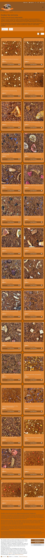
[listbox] (11, 48)
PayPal (10, 556)
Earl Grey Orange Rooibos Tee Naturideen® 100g (33, 375)
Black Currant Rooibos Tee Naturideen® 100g (10, 216)
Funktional (16, 556)
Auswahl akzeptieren (37, 544)
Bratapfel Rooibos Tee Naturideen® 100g (32, 248)
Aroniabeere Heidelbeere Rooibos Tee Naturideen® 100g (9, 154)
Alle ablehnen (37, 542)
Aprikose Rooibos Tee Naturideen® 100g (32, 122)
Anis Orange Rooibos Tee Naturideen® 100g (10, 122)
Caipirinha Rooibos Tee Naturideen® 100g (10, 311)
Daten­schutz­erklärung (19, 554)
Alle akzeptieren (37, 540)
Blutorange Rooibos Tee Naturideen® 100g (10, 248)
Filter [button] (42, 29)
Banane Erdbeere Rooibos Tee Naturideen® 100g (33, 154)
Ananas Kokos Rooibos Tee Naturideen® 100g (33, 59)
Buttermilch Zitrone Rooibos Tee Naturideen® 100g (33, 280)
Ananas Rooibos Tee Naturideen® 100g (9, 90)
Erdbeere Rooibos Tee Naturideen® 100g (32, 469)
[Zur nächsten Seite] (43, 34)
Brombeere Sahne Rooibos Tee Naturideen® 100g (10, 280)
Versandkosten (11, 97)
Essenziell (4, 556)
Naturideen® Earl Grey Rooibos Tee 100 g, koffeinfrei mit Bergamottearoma (10, 406)
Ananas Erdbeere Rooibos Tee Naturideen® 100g (10, 60)
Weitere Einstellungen (23, 556)
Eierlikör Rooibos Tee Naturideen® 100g (9, 437)
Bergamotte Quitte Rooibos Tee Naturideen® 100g (10, 186)
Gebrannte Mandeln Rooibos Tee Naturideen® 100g (33, 501)
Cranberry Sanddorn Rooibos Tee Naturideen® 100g (11, 375)
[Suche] (35, 2)
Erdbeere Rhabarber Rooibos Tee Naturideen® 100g (11, 469)
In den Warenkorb (10, 64)
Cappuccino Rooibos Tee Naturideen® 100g (33, 311)
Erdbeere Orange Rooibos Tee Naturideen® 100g (33, 438)
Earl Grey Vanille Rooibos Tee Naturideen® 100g (34, 406)
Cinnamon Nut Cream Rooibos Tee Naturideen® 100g (11, 343)
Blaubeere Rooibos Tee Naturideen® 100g (32, 216)
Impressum (10, 553)
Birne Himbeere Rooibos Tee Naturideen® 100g (33, 185)
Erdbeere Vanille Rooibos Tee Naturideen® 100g (11, 500)
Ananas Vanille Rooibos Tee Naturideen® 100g (33, 90)
